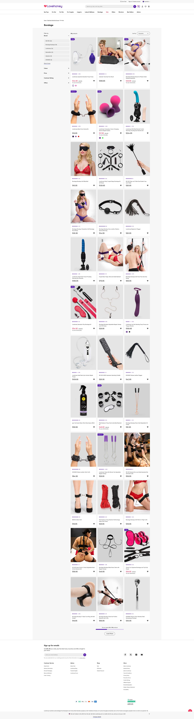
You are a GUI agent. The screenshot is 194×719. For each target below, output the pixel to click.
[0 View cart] (149, 7)
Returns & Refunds (48, 673)
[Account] (142, 6)
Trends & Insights (73, 670)
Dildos (113, 12)
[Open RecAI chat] (190, 711)
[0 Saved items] (145, 7)
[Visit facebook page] (125, 654)
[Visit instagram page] (136, 654)
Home (45, 20)
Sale (107, 12)
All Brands (99, 668)
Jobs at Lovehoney (127, 670)
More (125, 663)
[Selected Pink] (76, 86)
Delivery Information (48, 668)
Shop (98, 663)
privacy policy (82, 657)
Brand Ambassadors (128, 684)
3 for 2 (72, 91)
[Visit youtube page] (141, 654)
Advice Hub (72, 666)
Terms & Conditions (128, 673)
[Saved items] (94, 81)
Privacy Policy (126, 675)
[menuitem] (47, 12)
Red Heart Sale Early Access (53, 20)
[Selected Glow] (103, 138)
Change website (97, 716)
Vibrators (121, 12)
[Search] (134, 6)
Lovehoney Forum (74, 673)
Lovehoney (97, 15)
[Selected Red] (78, 136)
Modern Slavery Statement (129, 687)
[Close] (149, 714)
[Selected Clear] (73, 86)
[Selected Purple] (76, 136)
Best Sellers (130, 12)
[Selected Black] (73, 136)
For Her (54, 12)
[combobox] (110, 6)
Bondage (100, 12)
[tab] (56, 37)
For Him (61, 12)
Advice (139, 12)
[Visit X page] (130, 654)
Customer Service (49, 663)
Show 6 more (47, 63)
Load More (109, 633)
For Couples (70, 12)
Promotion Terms (127, 677)
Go (84, 654)
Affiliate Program (127, 682)
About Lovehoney (127, 666)
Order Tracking (47, 675)
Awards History (127, 668)
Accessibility (126, 689)
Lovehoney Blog (73, 668)
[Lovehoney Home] (53, 6)
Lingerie (79, 12)
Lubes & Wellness (89, 12)
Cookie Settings (127, 680)
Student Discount (100, 670)
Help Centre (46, 666)
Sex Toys (46, 12)
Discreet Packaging (48, 670)
